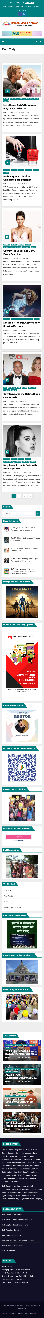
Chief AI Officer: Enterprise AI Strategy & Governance (20, 1078)
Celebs (28, 244)
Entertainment (8, 247)
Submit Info (19, 6)
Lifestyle (21, 98)
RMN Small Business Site (12, 1235)
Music (30, 319)
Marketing (26, 247)
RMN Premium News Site (11, 1230)
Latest (25, 1045)
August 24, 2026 (13, 1081)
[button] (32, 41)
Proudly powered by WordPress (14, 1305)
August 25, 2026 (13, 1057)
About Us (11, 6)
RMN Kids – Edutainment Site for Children (18, 1240)
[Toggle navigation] (40, 41)
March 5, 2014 (11, 184)
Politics (31, 1045)
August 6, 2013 (11, 330)
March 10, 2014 (11, 112)
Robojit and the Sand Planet (12, 1246)
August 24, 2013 (11, 258)
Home (4, 6)
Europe (7, 902)
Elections (18, 1045)
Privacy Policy (21, 10)
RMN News (25, 112)
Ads (5, 387)
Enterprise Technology (28, 1069)
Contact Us (36, 6)
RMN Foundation (8, 1251)
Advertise (28, 6)
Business (13, 98)
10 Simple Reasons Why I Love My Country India (20, 1100)
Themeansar (22, 1308)
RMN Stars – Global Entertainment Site (17, 1220)
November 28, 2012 (12, 472)
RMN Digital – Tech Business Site (15, 1225)
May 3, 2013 (9, 401)
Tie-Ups (6, 172)
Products (29, 98)
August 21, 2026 (13, 1129)
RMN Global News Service (12, 1214)
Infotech (8, 1071)
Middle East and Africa (12, 907)
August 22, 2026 (13, 1105)
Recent (36, 98)
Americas (7, 170)
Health (24, 387)
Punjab (8, 1047)
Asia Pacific (8, 896)
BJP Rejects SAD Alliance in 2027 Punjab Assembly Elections (21, 1054)
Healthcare (32, 387)
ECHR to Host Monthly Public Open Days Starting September (21, 1126)
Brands (6, 98)
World (6, 101)
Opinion (23, 1095)
